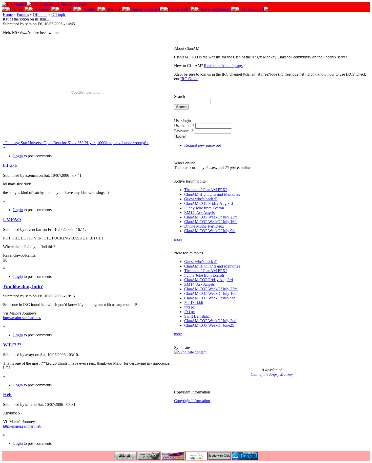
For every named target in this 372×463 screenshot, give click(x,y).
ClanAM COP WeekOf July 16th (210, 221)
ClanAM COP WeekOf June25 (209, 325)
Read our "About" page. (223, 65)
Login (18, 156)
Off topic (40, 14)
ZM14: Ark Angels (199, 212)
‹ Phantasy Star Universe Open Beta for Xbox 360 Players (49, 143)
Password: (184, 131)
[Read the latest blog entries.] (64, 9)
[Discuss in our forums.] (111, 9)
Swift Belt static (197, 316)
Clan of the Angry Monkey (272, 374)
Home (8, 14)
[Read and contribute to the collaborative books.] (87, 9)
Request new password (202, 145)
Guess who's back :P (200, 199)
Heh (7, 394)
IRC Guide (189, 79)
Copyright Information (192, 401)
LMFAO (12, 219)
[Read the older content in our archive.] (40, 9)
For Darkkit (193, 302)
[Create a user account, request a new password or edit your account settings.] (249, 9)
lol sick (10, 165)
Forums (23, 14)
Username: (184, 125)
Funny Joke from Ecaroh (204, 208)
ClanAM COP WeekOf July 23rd (211, 217)
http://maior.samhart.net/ (22, 318)
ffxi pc (189, 307)
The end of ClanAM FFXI (205, 190)
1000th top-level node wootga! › (123, 143)
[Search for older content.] (213, 9)
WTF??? (12, 344)
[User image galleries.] (143, 9)
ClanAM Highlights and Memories (212, 194)
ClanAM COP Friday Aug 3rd (208, 203)
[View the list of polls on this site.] (177, 9)
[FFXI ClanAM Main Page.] (15, 9)
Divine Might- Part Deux (204, 226)
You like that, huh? (23, 286)
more (178, 239)
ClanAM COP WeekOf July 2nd (210, 321)
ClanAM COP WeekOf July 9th (209, 231)
